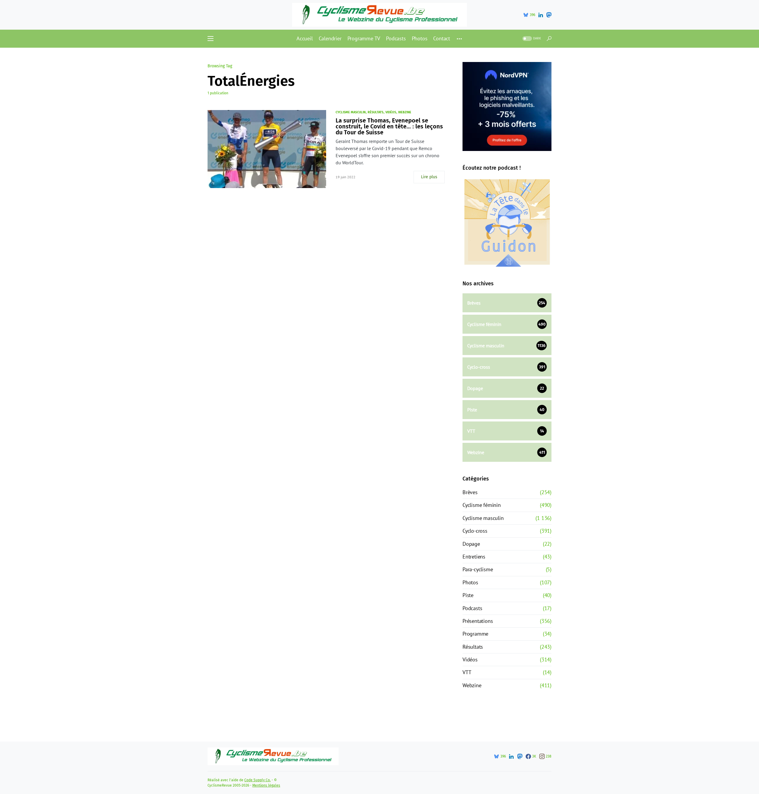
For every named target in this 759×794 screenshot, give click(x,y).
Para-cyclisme (478, 569)
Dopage (471, 543)
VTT (467, 672)
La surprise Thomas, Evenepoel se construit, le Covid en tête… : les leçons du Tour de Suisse (389, 126)
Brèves (470, 492)
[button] (210, 38)
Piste (468, 595)
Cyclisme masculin (351, 112)
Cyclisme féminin (482, 505)
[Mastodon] (548, 14)
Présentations (478, 621)
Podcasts (472, 608)
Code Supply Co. (257, 780)
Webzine (404, 112)
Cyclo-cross (475, 530)
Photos (470, 582)
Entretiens (474, 556)
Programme (475, 633)
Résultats (375, 112)
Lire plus (429, 176)
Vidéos (390, 112)
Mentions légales (266, 785)
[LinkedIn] (540, 14)
